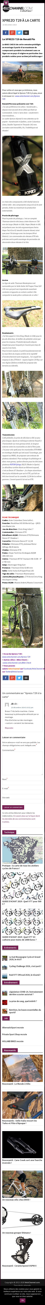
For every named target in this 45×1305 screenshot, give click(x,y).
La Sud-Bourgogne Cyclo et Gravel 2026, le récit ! (24, 958)
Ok (22, 1300)
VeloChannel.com (32, 1282)
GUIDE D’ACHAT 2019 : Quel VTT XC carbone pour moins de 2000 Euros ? (19, 938)
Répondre (9, 728)
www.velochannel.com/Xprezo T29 (16, 657)
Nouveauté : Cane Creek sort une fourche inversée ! (22, 1161)
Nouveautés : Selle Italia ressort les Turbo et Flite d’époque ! (19, 1122)
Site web (6, 797)
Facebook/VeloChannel (32, 668)
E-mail (5, 788)
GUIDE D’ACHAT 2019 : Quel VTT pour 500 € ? (21, 902)
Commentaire (8, 750)
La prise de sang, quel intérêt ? (23, 1001)
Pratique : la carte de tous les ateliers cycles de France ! (20, 867)
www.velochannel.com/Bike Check (17, 662)
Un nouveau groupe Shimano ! (16, 1232)
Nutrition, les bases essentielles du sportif (25, 1011)
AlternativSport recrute (13, 1027)
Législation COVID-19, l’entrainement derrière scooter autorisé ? (26, 993)
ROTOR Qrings (15, 464)
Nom (5, 779)
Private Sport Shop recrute (14, 1034)
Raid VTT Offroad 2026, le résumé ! (24, 975)
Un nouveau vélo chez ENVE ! (16, 1199)
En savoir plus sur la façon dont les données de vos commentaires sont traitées (21, 819)
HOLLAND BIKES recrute (13, 1041)
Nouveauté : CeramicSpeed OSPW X (19, 1265)
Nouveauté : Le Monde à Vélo (16, 1083)
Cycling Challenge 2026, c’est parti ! (25, 966)
